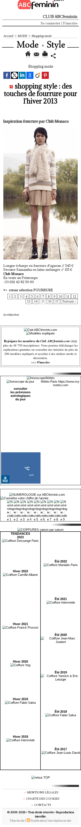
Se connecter (50, 23)
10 (61, 296)
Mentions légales (42, 792)
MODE (22, 36)
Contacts (42, 805)
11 (67, 296)
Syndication (38, 820)
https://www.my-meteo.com (66, 383)
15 (42, 301)
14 (36, 301)
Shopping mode (41, 36)
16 (50, 301)
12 (74, 296)
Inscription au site (59, 820)
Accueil (8, 36)
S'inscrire (70, 23)
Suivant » (69, 301)
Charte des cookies (42, 799)
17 (57, 301)
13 (28, 301)
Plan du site (17, 820)
